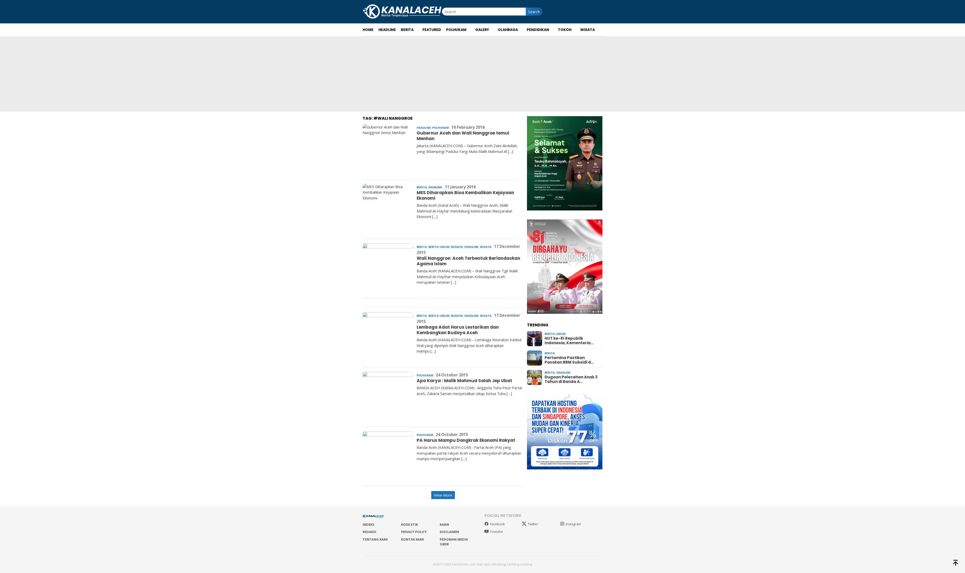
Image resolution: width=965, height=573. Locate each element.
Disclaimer (449, 532)
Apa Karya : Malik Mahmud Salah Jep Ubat (464, 381)
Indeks (368, 524)
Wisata (486, 247)
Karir (444, 524)
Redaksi (369, 532)
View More (443, 495)
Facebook (497, 524)
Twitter (533, 524)
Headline (424, 127)
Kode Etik (409, 524)
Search (534, 11)
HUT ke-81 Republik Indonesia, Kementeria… (569, 340)
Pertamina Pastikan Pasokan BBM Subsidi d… (569, 360)
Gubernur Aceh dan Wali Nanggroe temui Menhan (463, 136)
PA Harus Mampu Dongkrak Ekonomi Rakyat (466, 440)
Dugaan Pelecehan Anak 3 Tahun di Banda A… (571, 379)
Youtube (496, 531)
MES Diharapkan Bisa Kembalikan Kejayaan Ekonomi (465, 195)
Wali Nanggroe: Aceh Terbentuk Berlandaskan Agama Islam (468, 261)
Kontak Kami (412, 539)
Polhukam (440, 127)
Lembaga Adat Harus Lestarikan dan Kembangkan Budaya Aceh (458, 330)
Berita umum (439, 247)
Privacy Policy (414, 532)
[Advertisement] (482, 74)
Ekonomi (435, 187)
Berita (422, 187)
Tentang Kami (375, 539)
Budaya (457, 247)
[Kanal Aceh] (402, 11)
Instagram (573, 524)
